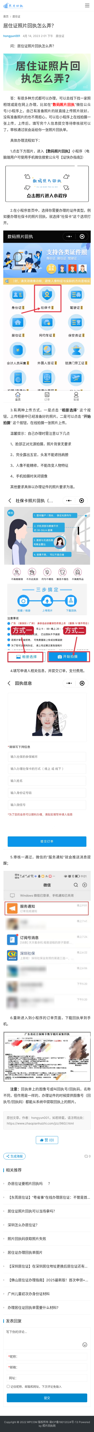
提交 (47, 1398)
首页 (6, 16)
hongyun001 (11, 36)
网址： (13, 1378)
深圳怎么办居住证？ (23, 1225)
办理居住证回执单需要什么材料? (32, 1307)
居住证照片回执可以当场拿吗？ (32, 1211)
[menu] (87, 5)
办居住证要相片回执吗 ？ (29, 1183)
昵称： (13, 1356)
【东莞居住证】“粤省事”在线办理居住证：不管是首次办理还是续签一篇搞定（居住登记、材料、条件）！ (49, 1197)
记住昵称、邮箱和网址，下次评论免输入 (36, 1386)
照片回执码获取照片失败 (26, 1238)
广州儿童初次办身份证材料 (28, 1294)
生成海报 (16, 1156)
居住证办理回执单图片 (25, 1252)
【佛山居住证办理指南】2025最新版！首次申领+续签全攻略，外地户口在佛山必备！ (49, 1280)
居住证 (60, 36)
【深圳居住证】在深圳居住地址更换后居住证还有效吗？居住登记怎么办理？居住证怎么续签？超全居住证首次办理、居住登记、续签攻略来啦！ (49, 1266)
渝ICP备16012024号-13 (63, 1422)
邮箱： (13, 1367)
